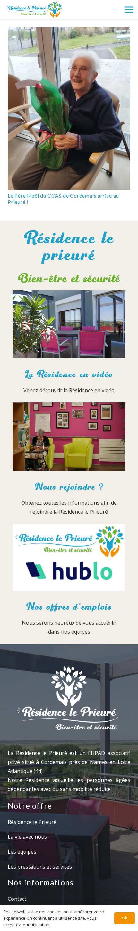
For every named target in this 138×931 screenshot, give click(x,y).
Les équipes (22, 851)
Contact (17, 898)
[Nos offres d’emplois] (69, 558)
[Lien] (34, 10)
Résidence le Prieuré (32, 822)
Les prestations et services (40, 866)
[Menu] (129, 10)
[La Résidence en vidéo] (69, 325)
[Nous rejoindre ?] (69, 437)
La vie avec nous (27, 836)
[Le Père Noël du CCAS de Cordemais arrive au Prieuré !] (69, 108)
